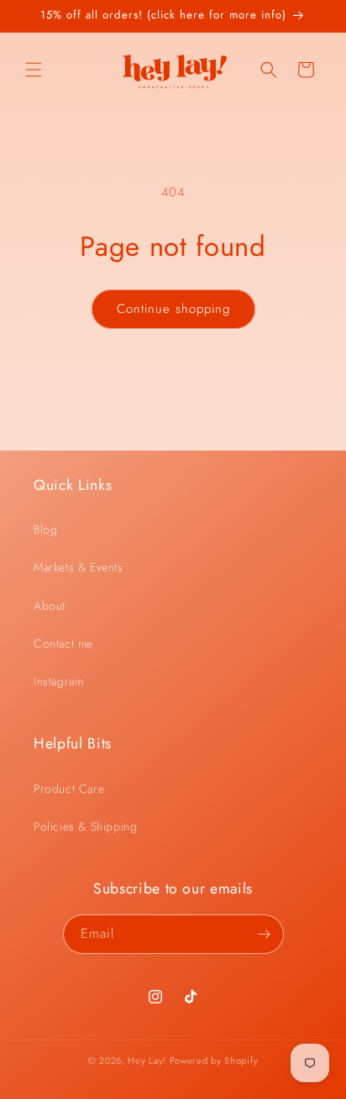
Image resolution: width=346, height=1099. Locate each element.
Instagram (58, 681)
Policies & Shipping (85, 826)
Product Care (69, 788)
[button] (33, 69)
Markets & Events (78, 567)
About (50, 605)
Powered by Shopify (214, 1060)
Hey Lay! (147, 1060)
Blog (45, 529)
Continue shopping (173, 308)
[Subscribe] (264, 934)
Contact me (63, 643)
